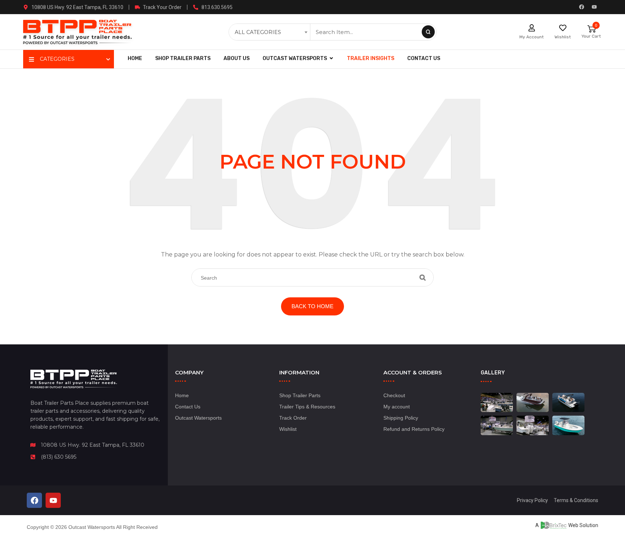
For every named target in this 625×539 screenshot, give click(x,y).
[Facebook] (582, 7)
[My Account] (531, 27)
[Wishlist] (562, 27)
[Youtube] (594, 7)
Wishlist (562, 36)
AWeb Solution (566, 525)
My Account (531, 36)
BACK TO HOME (312, 306)
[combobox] (270, 32)
